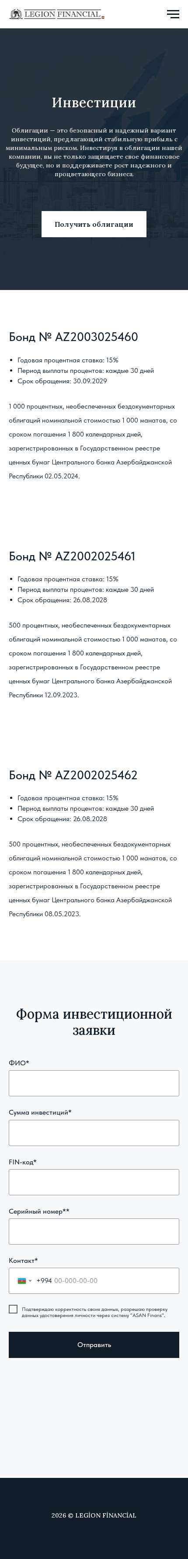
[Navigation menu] (173, 14)
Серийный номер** (39, 1211)
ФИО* (19, 1063)
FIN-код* (23, 1162)
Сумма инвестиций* (40, 1112)
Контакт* (23, 1260)
